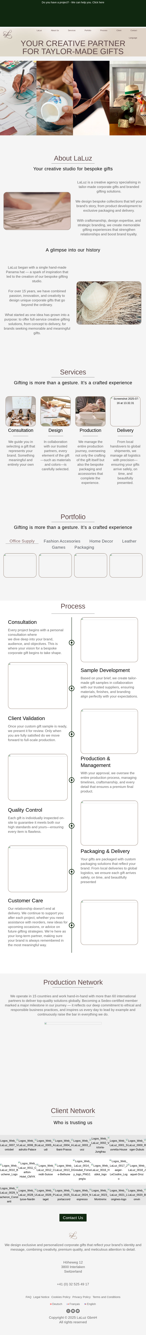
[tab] (22, 541)
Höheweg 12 (73, 1262)
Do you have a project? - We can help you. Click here (73, 2)
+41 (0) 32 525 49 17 (73, 1284)
